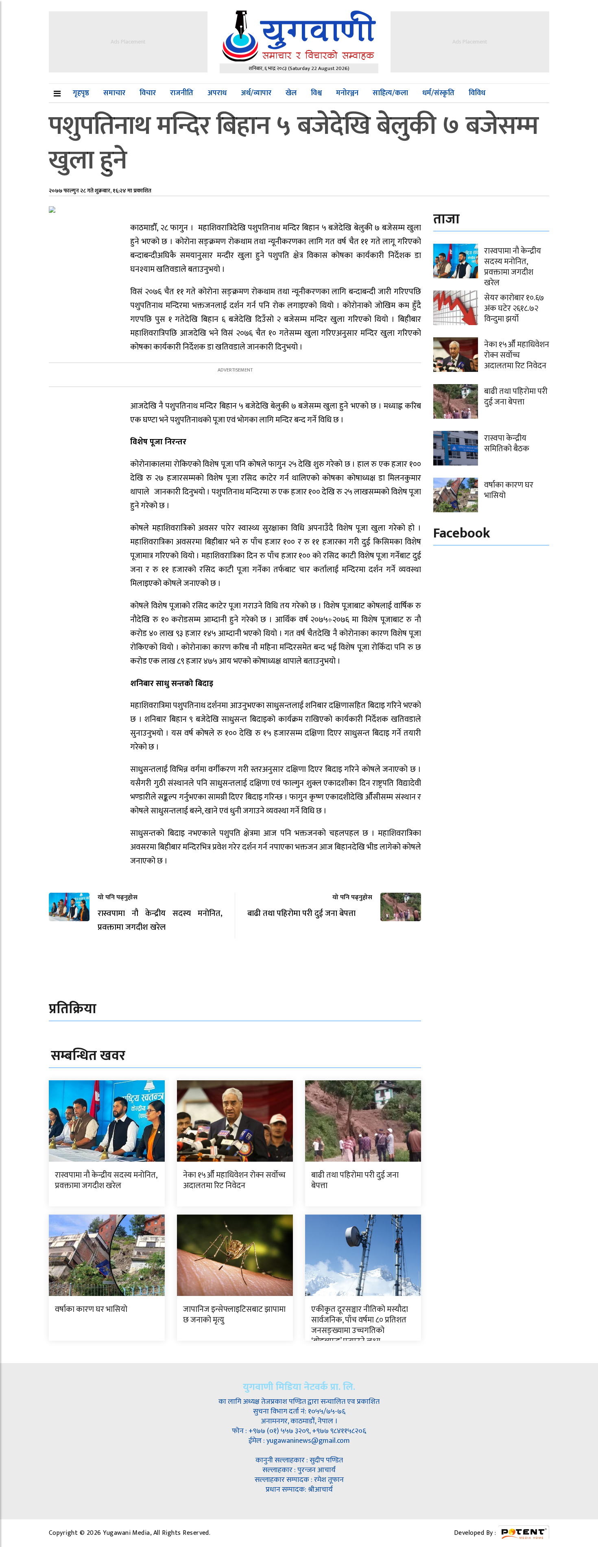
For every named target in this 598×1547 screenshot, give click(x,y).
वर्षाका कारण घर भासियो (91, 1309)
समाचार (114, 93)
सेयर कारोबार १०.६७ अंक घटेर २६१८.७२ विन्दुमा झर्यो (514, 308)
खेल (291, 93)
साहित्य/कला (390, 93)
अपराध (217, 93)
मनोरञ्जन (347, 93)
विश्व (316, 93)
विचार (148, 93)
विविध (477, 93)
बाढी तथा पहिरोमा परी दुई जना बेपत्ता (355, 1180)
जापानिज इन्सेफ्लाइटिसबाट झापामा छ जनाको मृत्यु (234, 1314)
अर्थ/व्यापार (256, 93)
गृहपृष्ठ (81, 93)
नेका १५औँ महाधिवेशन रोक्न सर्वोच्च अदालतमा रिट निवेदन (234, 1180)
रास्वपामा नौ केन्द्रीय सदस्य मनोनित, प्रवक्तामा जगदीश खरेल (106, 1180)
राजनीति (181, 93)
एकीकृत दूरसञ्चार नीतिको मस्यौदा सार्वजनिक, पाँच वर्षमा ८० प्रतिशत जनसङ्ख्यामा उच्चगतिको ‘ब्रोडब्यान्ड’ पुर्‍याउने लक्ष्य (359, 1325)
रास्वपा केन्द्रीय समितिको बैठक (506, 443)
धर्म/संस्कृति (438, 93)
